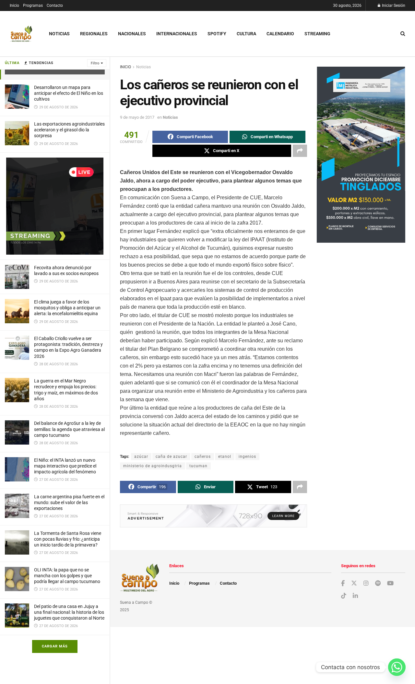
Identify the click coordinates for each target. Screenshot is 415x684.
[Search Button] (402, 33)
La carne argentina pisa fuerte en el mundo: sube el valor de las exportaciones (69, 502)
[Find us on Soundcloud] (378, 583)
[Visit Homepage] (21, 33)
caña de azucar (171, 456)
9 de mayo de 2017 (137, 117)
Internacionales (176, 33)
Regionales (94, 33)
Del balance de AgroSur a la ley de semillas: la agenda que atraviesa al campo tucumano (69, 429)
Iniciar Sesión (393, 5)
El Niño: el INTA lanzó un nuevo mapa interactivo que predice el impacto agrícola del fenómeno (65, 466)
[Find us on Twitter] (354, 583)
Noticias (59, 33)
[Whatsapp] (397, 667)
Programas (33, 5)
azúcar (141, 456)
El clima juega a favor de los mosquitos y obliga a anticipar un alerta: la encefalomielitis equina (67, 307)
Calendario (280, 33)
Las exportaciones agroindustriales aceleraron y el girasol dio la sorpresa (69, 129)
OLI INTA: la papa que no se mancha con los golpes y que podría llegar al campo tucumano (67, 575)
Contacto (55, 5)
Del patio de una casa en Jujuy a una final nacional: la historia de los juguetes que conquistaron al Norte (69, 612)
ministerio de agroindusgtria (152, 466)
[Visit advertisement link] (55, 206)
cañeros (203, 456)
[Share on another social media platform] (300, 151)
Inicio (14, 5)
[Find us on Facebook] (343, 583)
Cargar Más (55, 646)
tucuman (198, 466)
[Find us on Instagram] (366, 583)
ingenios (247, 456)
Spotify (217, 33)
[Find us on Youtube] (390, 583)
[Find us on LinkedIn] (355, 596)
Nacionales (132, 33)
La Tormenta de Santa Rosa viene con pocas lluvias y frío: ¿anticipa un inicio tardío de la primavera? (67, 539)
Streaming (317, 33)
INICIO (125, 67)
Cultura (246, 33)
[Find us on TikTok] (343, 596)
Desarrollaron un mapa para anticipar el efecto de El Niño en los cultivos (68, 93)
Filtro (95, 63)
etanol (224, 456)
